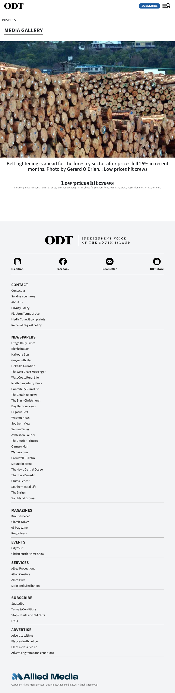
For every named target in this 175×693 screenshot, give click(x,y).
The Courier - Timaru (24, 441)
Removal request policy (26, 325)
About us (17, 302)
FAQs (14, 621)
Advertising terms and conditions (32, 653)
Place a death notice (24, 641)
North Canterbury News (26, 383)
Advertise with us (22, 635)
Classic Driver (20, 522)
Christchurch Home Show (27, 554)
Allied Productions (23, 568)
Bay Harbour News (23, 406)
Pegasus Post (19, 412)
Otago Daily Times (23, 343)
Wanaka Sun (19, 452)
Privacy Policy (20, 308)
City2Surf (17, 548)
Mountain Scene (21, 464)
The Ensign (18, 492)
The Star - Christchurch (26, 400)
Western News (20, 418)
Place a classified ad (24, 647)
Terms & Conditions (23, 609)
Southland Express (23, 498)
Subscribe (149, 6)
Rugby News (19, 533)
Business (9, 20)
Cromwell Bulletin (23, 458)
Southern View (20, 423)
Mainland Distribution (25, 586)
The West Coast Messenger (28, 372)
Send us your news (23, 296)
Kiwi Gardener (20, 516)
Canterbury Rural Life (25, 389)
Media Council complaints (28, 319)
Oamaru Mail (19, 446)
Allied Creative (20, 574)
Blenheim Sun (20, 349)
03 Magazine (19, 527)
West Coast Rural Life (25, 377)
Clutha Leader (20, 481)
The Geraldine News (24, 395)
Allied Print (18, 580)
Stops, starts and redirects (28, 615)
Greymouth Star (21, 360)
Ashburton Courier (23, 435)
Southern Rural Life (23, 487)
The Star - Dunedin (23, 475)
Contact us (18, 290)
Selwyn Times (20, 429)
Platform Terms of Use (25, 313)
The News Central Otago (27, 469)
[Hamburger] (166, 6)
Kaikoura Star (20, 354)
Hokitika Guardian (23, 366)
